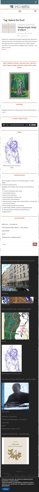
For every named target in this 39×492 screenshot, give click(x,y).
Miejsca (16, 475)
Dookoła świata (19, 471)
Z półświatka (5, 231)
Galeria (29, 475)
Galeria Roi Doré (24, 36)
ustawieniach (6, 486)
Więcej (5, 49)
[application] (19, 125)
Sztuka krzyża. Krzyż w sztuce (27, 28)
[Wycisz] (30, 125)
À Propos (9, 475)
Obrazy (23, 475)
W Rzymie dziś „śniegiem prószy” (11, 237)
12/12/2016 (29, 33)
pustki (3, 234)
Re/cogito (21, 33)
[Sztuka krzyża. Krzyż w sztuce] (9, 28)
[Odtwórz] (4, 125)
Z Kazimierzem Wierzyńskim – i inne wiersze (15, 227)
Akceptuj (6, 489)
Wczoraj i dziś (30, 24)
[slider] (33, 124)
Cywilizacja (21, 24)
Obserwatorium (6, 473)
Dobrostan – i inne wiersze (9, 224)
